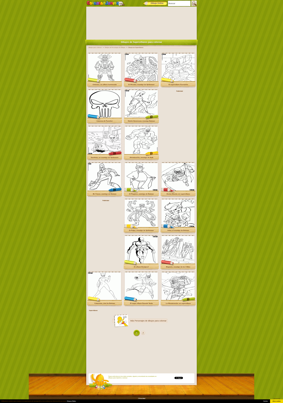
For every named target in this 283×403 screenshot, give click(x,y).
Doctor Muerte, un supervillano (178, 194)
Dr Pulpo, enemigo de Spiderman (141, 230)
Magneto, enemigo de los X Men (178, 267)
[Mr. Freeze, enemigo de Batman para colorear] (104, 190)
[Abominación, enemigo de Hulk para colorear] (141, 153)
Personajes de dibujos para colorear (150, 321)
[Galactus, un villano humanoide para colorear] (104, 81)
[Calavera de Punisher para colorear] (104, 117)
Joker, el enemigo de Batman (178, 230)
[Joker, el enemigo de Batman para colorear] (178, 226)
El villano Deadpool (141, 267)
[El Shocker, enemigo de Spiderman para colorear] (141, 81)
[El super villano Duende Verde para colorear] (141, 299)
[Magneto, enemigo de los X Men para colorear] (178, 263)
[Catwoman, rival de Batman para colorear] (104, 299)
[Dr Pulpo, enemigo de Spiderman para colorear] (141, 226)
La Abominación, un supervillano (178, 303)
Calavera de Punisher (105, 121)
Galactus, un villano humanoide (105, 84)
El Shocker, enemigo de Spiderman (141, 84)
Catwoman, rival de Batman (104, 303)
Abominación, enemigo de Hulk (141, 157)
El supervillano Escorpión (178, 84)
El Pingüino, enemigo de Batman (141, 194)
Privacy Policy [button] (71, 401)
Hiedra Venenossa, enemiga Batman (141, 121)
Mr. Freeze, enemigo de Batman (104, 194)
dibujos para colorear (95, 47)
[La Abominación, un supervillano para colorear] (178, 299)
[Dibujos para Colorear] (105, 3)
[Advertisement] (141, 22)
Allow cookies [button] (276, 401)
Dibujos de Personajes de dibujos (115, 47)
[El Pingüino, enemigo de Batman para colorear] (141, 190)
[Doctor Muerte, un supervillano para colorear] (178, 190)
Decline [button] (265, 401)
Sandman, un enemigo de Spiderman (105, 157)
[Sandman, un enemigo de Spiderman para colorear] (104, 153)
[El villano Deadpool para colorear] (141, 263)
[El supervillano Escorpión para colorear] (178, 81)
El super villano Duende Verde (141, 303)
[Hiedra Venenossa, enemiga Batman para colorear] (141, 117)
